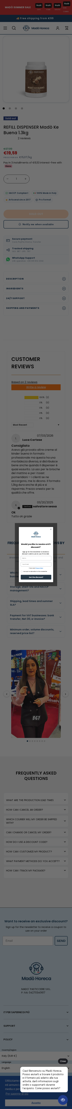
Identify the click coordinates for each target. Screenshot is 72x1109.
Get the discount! (36, 577)
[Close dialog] (50, 529)
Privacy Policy (39, 568)
